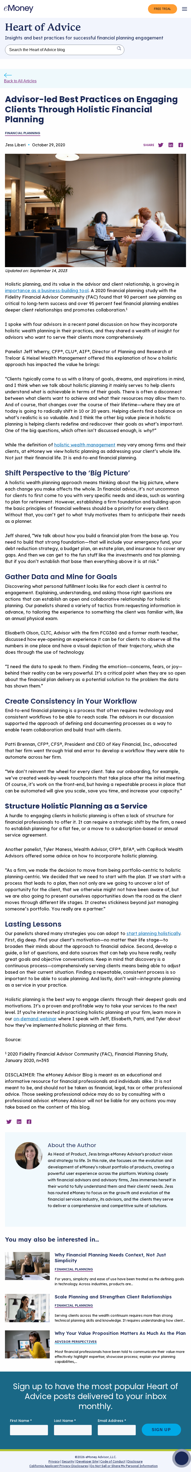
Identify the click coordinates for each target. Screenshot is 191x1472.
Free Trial (162, 9)
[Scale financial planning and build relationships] (27, 1308)
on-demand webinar (34, 1019)
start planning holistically (153, 933)
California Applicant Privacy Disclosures (58, 1466)
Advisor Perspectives (76, 1342)
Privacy (54, 1461)
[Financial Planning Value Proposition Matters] (27, 1344)
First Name (21, 1421)
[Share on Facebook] (181, 145)
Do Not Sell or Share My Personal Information (124, 1466)
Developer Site (87, 1461)
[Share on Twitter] (161, 145)
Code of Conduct (112, 1461)
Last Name (65, 1421)
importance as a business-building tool (47, 290)
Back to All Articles (20, 81)
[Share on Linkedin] (171, 145)
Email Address (112, 1421)
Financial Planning (22, 133)
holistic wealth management (85, 445)
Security (68, 1461)
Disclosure (135, 1461)
